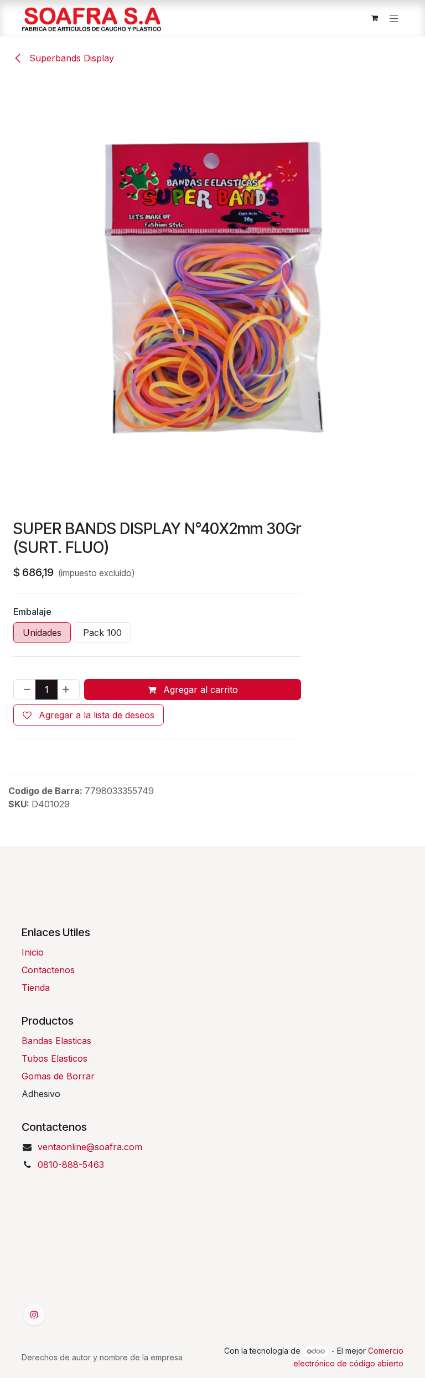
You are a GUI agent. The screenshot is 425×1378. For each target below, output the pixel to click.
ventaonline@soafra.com (90, 1146)
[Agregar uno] (68, 690)
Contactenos (48, 969)
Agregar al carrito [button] (199, 689)
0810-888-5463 (71, 1164)
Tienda (36, 987)
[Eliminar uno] (25, 690)
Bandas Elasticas (56, 1040)
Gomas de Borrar (58, 1076)
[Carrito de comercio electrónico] (374, 18)
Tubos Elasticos (54, 1058)
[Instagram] (34, 1314)
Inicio (33, 952)
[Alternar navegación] (394, 18)
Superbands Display (70, 58)
